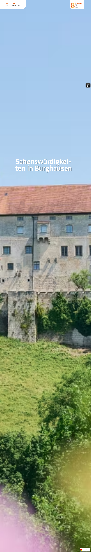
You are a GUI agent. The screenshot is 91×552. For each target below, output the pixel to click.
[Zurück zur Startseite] (77, 4)
